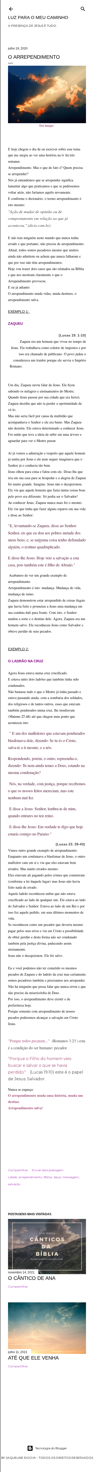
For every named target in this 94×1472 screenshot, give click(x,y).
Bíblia (48, 1177)
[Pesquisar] (83, 8)
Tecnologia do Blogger (51, 1448)
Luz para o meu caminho (38, 17)
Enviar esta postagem (47, 1170)
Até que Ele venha (33, 1358)
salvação (14, 1184)
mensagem (70, 1177)
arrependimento (30, 1177)
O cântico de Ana (31, 1278)
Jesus (57, 1177)
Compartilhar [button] (18, 1170)
